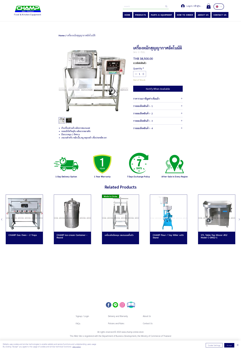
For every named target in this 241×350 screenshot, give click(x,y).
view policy (76, 346)
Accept (229, 345)
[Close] (237, 345)
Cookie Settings (214, 345)
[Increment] (143, 74)
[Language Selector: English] (219, 6)
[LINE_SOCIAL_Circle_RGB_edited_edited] (115, 305)
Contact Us (148, 323)
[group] (120, 219)
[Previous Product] (1, 219)
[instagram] (122, 305)
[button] (208, 6)
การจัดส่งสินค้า (139, 63)
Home (62, 35)
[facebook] (108, 305)
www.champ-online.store (133, 331)
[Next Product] (239, 219)
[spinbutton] (139, 74)
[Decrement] (136, 74)
